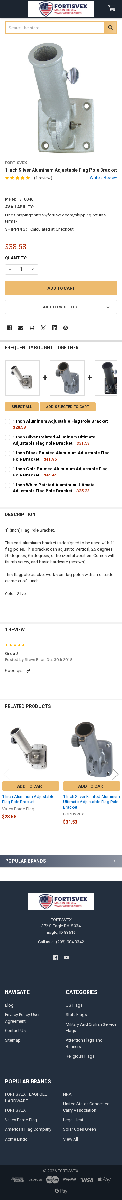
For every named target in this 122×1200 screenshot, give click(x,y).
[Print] (32, 328)
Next (115, 774)
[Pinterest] (65, 328)
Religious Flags (80, 1056)
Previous (6, 774)
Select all (21, 407)
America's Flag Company (28, 1129)
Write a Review (103, 177)
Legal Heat (73, 1119)
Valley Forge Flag (21, 1119)
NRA (67, 1094)
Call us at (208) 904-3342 (61, 941)
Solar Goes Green (79, 1129)
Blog (9, 1005)
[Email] (20, 328)
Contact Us (15, 1030)
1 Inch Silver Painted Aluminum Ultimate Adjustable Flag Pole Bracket (91, 802)
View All (70, 1139)
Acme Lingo (16, 1139)
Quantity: (16, 257)
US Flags (74, 1005)
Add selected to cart (67, 407)
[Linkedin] (54, 328)
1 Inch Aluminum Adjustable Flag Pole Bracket (28, 799)
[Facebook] (9, 328)
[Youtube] (66, 957)
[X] (43, 328)
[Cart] (113, 8)
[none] (61, 98)
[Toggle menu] (9, 9)
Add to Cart (30, 786)
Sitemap (12, 1040)
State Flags (76, 1014)
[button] (61, 307)
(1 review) (43, 178)
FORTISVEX (15, 1110)
